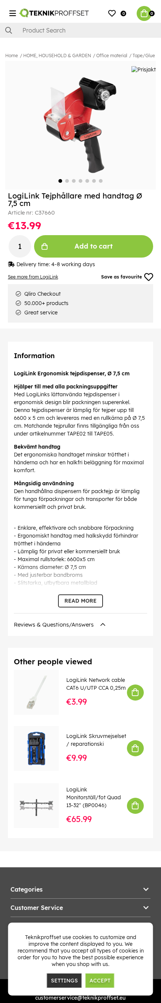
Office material (111, 55)
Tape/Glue (144, 55)
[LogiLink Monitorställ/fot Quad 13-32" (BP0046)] (41, 805)
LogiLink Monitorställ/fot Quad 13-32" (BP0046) (93, 797)
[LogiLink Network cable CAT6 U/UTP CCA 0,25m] (41, 692)
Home (11, 55)
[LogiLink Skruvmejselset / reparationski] (41, 748)
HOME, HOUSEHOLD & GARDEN (57, 55)
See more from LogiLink (33, 277)
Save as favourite (121, 277)
